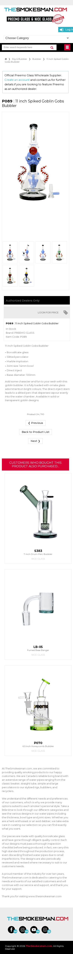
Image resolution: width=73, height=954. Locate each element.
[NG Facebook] (12, 929)
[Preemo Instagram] (46, 929)
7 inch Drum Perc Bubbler (38, 552)
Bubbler (36, 59)
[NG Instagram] (23, 929)
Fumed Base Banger (38, 648)
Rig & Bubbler (19, 59)
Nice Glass (38, 558)
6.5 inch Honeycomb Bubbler (38, 744)
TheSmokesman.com (39, 946)
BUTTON (67, 47)
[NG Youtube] (35, 929)
